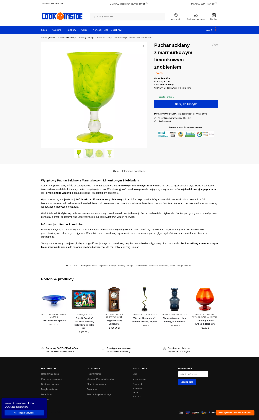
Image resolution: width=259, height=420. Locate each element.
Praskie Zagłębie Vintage (99, 394)
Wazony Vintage (86, 37)
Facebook (137, 384)
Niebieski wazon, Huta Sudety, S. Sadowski (174, 320)
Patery (62, 315)
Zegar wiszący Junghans (114, 322)
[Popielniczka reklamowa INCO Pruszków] (213, 44)
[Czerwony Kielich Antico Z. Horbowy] (205, 299)
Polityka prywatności (51, 379)
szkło (172, 265)
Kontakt (214, 19)
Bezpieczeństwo (49, 389)
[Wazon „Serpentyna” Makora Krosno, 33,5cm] (144, 299)
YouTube (137, 396)
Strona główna (48, 37)
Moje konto (176, 19)
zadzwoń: (52, 3)
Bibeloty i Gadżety (204, 315)
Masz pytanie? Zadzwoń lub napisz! (235, 413)
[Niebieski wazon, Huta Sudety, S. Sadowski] (175, 299)
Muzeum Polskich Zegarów (100, 379)
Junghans (109, 315)
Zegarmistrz (93, 389)
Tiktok (135, 392)
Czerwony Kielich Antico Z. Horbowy (205, 322)
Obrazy (79, 315)
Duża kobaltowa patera (54, 320)
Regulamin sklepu (50, 374)
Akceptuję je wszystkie (24, 413)
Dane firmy (46, 394)
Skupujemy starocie (96, 384)
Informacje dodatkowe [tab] (134, 171)
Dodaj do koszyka (186, 104)
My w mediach (140, 379)
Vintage (112, 265)
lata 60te (153, 265)
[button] (212, 30)
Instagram (138, 388)
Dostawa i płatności (196, 19)
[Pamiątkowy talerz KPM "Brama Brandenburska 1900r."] (216, 44)
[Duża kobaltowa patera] (54, 299)
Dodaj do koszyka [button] (54, 331)
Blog (135, 374)
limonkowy (164, 265)
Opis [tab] (116, 171)
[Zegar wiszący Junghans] (114, 299)
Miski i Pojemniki (100, 265)
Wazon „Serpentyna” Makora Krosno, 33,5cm (144, 320)
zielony (187, 265)
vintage (179, 265)
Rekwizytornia (94, 374)
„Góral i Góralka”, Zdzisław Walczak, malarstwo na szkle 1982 (84, 323)
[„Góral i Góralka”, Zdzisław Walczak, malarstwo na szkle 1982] (84, 299)
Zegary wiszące (114, 317)
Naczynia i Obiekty (67, 37)
